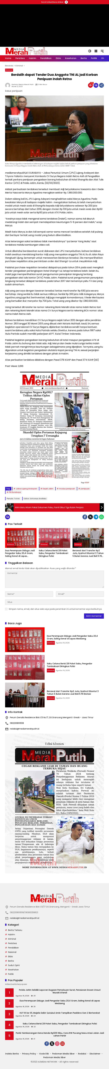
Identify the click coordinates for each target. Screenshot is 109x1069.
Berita (11, 960)
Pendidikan (13, 947)
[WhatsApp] (101, 517)
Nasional (12, 952)
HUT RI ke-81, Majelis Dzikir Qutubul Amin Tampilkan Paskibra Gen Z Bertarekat (60, 1013)
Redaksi (82, 1053)
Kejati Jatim (48, 488)
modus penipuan (67, 488)
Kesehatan (13, 969)
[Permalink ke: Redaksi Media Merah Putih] (8, 85)
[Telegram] (96, 517)
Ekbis (10, 956)
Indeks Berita (12, 1053)
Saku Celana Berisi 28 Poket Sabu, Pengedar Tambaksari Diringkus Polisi (53, 553)
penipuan (85, 488)
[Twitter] (90, 517)
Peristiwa (12, 943)
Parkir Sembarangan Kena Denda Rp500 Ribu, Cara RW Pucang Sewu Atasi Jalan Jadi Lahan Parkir (60, 1034)
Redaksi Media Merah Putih (22, 84)
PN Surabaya (15, 492)
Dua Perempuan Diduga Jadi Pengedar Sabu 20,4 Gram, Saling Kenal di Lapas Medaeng (20, 553)
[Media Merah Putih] (26, 50)
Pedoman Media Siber (63, 1053)
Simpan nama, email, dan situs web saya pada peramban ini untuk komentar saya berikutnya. (55, 609)
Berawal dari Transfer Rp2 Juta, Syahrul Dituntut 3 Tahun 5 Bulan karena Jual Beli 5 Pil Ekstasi (88, 553)
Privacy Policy (29, 1053)
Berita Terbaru (15, 930)
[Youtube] (62, 1043)
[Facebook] (84, 517)
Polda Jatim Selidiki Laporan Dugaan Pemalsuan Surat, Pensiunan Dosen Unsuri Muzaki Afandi (59, 991)
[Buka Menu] (96, 51)
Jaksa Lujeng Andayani (26, 488)
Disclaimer (95, 1053)
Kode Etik (44, 1053)
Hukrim (11, 934)
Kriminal (9, 70)
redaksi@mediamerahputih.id (24, 728)
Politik (11, 974)
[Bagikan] (101, 85)
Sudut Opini (14, 965)
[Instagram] (57, 1043)
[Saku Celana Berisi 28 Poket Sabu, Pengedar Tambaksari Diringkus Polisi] (54, 538)
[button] (89, 51)
